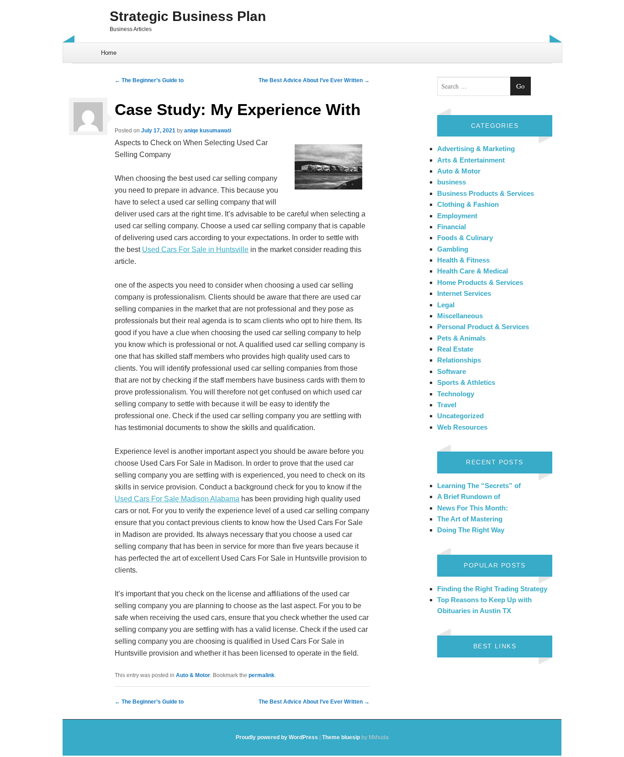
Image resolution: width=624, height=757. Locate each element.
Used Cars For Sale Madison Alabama (177, 499)
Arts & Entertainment (471, 160)
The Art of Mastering (469, 519)
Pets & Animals (461, 338)
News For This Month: (472, 508)
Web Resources (462, 427)
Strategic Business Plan (188, 16)
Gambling (452, 249)
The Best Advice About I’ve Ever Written (314, 80)
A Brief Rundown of (468, 496)
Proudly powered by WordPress (277, 737)
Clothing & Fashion (468, 204)
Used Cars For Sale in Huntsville (195, 249)
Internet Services (464, 293)
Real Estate (455, 349)
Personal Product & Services (483, 327)
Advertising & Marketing (476, 148)
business (451, 182)
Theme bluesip (341, 737)
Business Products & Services (485, 193)
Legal (446, 305)
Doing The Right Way (470, 530)
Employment (457, 216)
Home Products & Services (480, 282)
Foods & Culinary (465, 238)
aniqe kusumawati (207, 130)
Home (108, 52)
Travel (446, 405)
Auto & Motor (193, 675)
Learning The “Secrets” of (479, 485)
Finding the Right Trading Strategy (492, 589)
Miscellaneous (460, 316)
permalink (262, 675)
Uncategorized (460, 416)
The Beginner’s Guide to (149, 80)
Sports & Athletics (466, 382)
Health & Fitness (463, 260)
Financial (451, 227)
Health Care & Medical (472, 271)
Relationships (459, 360)
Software (451, 371)
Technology (455, 394)
